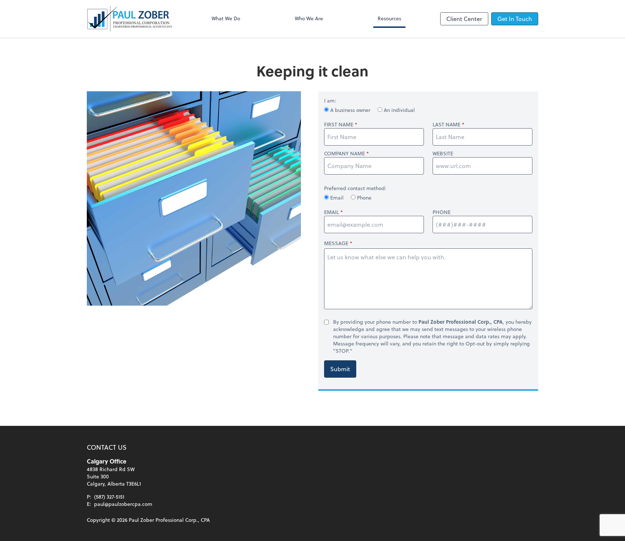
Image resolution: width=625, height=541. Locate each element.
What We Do (226, 18)
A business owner (350, 110)
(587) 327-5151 (109, 496)
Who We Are (309, 18)
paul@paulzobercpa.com (123, 504)
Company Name (344, 153)
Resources (389, 18)
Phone (363, 197)
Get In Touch (514, 18)
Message (336, 243)
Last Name (446, 124)
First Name (338, 124)
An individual (398, 110)
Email (337, 197)
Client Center (464, 18)
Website (443, 153)
